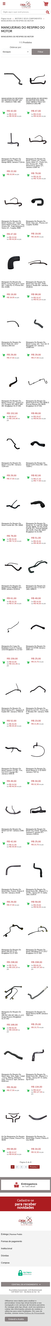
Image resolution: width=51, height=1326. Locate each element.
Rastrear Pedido (16, 1234)
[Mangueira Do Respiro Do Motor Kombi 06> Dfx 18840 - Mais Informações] (13, 504)
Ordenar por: (15, 47)
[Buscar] (47, 12)
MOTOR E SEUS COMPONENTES (28, 19)
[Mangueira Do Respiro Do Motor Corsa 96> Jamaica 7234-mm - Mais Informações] (13, 444)
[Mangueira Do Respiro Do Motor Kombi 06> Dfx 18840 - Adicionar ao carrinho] (4, 540)
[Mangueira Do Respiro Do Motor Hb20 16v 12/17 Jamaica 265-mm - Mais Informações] (13, 323)
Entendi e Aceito (16, 1319)
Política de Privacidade (34, 1313)
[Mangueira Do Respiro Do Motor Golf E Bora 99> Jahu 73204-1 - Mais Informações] (37, 444)
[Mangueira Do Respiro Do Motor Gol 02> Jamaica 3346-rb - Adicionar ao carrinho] (4, 843)
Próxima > (34, 1167)
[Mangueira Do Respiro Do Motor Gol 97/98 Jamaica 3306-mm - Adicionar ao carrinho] (28, 662)
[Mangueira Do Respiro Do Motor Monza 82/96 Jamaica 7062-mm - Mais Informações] (37, 993)
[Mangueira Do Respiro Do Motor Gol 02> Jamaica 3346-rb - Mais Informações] (13, 810)
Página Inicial (6, 19)
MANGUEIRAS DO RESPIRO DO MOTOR (17, 21)
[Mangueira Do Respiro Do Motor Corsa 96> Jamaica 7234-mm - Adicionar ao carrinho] (4, 477)
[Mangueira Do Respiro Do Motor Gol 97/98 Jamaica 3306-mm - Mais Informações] (37, 627)
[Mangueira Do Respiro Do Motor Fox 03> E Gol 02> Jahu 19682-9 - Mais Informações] (37, 567)
